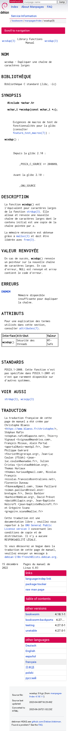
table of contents (38, 599)
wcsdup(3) (8, 40)
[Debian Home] (4, 7)
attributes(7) (28, 328)
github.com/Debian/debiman (46, 721)
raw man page (35, 589)
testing (30, 625)
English (30, 651)
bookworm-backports (39, 619)
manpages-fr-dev (33, 20)
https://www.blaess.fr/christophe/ (30, 428)
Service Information (24, 16)
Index (14, 6)
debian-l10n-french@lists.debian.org (30, 556)
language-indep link (38, 578)
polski (29, 672)
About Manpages (32, 6)
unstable (31, 630)
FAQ (49, 6)
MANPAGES (16, 1)
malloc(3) (23, 236)
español (31, 656)
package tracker (36, 584)
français (31, 662)
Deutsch (31, 645)
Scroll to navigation (17, 30)
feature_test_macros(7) (29, 132)
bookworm (17, 20)
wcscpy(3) (27, 399)
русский (31, 678)
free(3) (29, 239)
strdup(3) (33, 211)
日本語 (30, 667)
